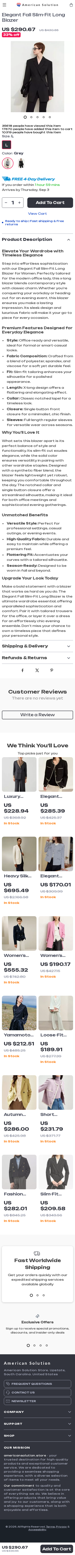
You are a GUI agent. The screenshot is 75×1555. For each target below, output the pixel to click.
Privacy (61, 1526)
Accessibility (37, 1529)
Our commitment (19, 1485)
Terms (50, 1526)
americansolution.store (25, 1455)
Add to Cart (56, 1549)
